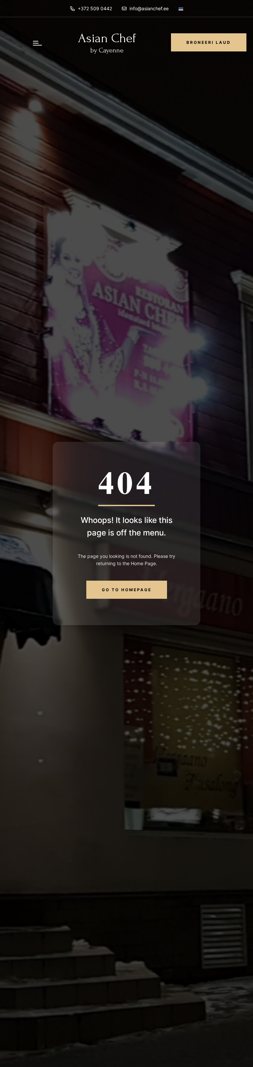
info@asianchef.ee (149, 8)
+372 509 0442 (94, 8)
